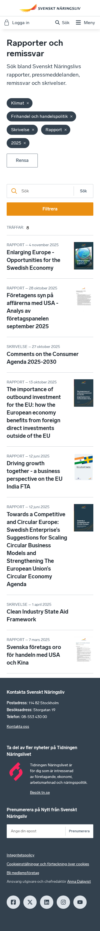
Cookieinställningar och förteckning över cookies (48, 864)
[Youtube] (80, 902)
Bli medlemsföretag (23, 873)
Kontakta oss (18, 726)
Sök (83, 191)
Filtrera (50, 209)
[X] (30, 902)
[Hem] (50, 8)
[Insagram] (63, 902)
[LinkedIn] (46, 902)
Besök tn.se (40, 792)
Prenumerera (79, 831)
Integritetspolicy (20, 855)
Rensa (22, 160)
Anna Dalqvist (79, 881)
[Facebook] (13, 902)
